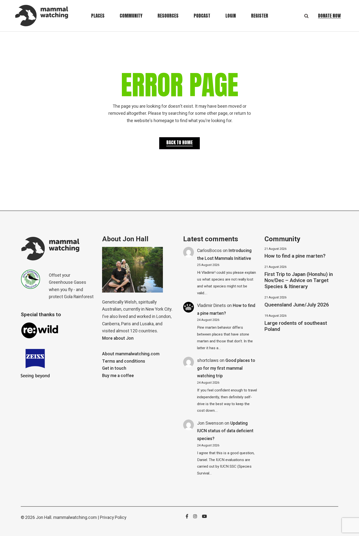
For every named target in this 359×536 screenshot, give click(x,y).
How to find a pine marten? (295, 256)
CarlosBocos (209, 251)
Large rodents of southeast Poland (295, 326)
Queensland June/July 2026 (296, 305)
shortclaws (208, 360)
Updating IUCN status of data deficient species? (225, 431)
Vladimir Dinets (211, 306)
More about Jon (118, 338)
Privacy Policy (113, 518)
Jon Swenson (210, 423)
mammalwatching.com (75, 518)
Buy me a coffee (118, 376)
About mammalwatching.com (130, 354)
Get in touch (114, 368)
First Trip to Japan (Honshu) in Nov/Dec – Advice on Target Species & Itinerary (298, 280)
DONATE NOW (329, 15)
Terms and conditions (123, 361)
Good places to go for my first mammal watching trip (226, 368)
